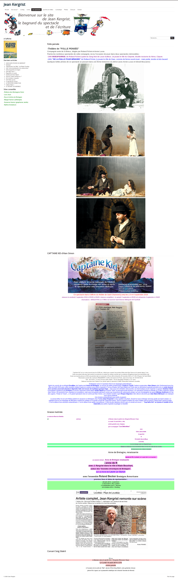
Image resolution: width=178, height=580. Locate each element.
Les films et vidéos (48, 9)
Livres (28, 9)
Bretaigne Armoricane (127, 476)
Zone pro (72, 9)
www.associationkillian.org (142, 374)
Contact (80, 9)
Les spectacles (36, 9)
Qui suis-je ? (14, 9)
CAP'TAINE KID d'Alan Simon (60, 253)
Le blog (22, 9)
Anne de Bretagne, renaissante (123, 452)
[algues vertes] (10, 49)
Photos (66, 9)
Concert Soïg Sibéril (56, 551)
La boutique (59, 9)
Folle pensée (53, 44)
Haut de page (170, 576)
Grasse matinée (54, 412)
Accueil (7, 9)
